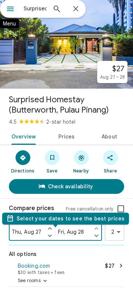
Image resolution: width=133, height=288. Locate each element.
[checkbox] (120, 209)
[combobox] (35, 8)
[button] (66, 268)
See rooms (33, 281)
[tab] (22, 136)
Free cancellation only (89, 209)
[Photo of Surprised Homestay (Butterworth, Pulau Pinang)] (66, 44)
